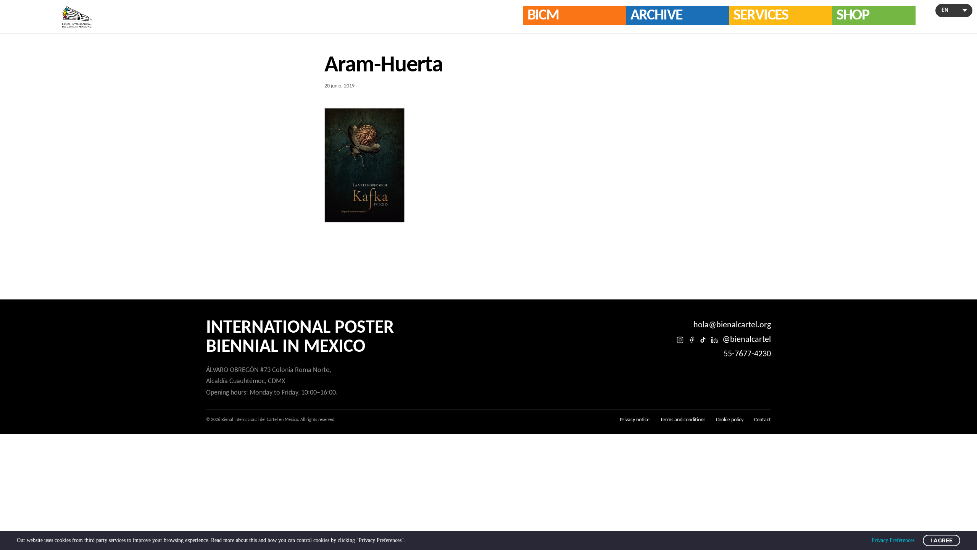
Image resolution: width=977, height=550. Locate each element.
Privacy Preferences (893, 540)
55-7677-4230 (747, 354)
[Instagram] (680, 339)
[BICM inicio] (77, 17)
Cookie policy (729, 420)
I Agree (941, 540)
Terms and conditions (682, 420)
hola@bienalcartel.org (732, 325)
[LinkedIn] (714, 339)
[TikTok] (703, 339)
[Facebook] (691, 339)
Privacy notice (635, 420)
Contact (762, 420)
